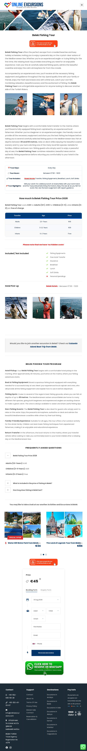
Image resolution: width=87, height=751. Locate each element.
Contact (29, 695)
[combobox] (34, 644)
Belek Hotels (52, 286)
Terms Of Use (31, 702)
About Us (29, 698)
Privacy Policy (31, 706)
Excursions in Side (54, 708)
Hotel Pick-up (12, 286)
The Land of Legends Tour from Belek (63, 543)
